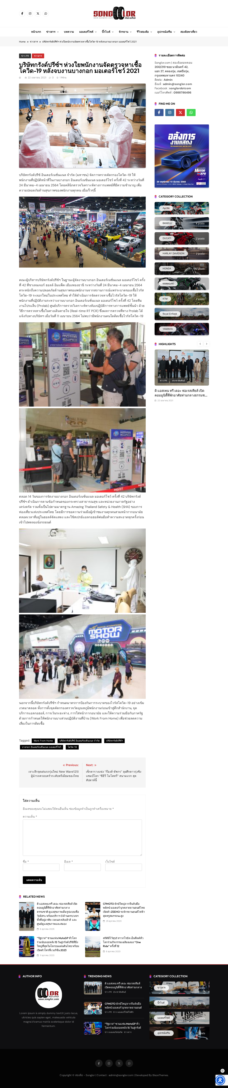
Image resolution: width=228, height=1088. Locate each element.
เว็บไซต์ (110, 861)
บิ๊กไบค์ (106, 31)
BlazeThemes (160, 1075)
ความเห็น (30, 816)
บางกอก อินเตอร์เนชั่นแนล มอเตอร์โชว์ (41, 747)
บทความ (69, 31)
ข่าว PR (25, 55)
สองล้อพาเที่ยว (188, 31)
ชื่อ (26, 861)
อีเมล (68, 861)
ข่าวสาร (50, 31)
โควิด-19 (72, 747)
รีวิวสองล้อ (143, 31)
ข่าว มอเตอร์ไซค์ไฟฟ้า (123, 1012)
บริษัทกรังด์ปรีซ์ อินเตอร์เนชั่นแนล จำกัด (79, 740)
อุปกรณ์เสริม (164, 31)
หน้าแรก (36, 31)
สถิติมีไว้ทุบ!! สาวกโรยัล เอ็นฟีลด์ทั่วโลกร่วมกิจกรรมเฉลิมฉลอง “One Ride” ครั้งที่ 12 (123, 942)
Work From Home (43, 740)
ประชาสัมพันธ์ (178, 380)
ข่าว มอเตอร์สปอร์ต (114, 1032)
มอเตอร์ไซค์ (86, 31)
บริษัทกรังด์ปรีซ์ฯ (114, 740)
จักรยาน (123, 31)
